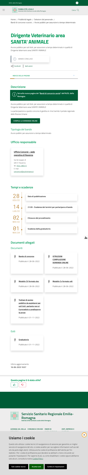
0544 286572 (22, 165)
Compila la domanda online (25, 121)
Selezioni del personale (43, 19)
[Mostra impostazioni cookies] (86, 238)
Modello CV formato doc (29, 281)
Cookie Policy (38, 458)
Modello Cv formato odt (63, 281)
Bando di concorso (26, 256)
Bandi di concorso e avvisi (21, 22)
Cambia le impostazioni (55, 466)
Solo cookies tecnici (18, 466)
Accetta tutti (36, 466)
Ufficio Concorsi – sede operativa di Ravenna (24, 153)
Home (13, 19)
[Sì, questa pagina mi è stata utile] (14, 384)
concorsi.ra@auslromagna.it (24, 171)
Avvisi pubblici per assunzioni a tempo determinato (55, 22)
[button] (78, 10)
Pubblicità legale (24, 19)
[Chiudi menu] (80, 4)
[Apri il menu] (3, 10)
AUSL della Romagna (15, 3)
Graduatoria (24, 339)
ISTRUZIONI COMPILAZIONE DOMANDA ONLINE (60, 259)
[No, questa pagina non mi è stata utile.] (22, 384)
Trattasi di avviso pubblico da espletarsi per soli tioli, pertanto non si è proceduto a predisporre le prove (30, 306)
